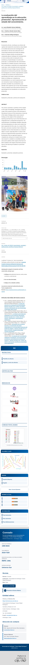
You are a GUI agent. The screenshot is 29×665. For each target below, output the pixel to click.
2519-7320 (6, 552)
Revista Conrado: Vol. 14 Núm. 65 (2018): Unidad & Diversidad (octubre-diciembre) (15, 330)
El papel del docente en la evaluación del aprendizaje (14, 304)
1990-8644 (6, 546)
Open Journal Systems (14, 489)
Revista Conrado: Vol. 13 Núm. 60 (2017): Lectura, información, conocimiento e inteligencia (14, 318)
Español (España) (7, 479)
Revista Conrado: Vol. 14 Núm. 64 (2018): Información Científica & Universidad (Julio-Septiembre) (15, 342)
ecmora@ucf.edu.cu (9, 630)
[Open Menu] (1, 1)
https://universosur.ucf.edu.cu (10, 601)
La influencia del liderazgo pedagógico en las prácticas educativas (15, 314)
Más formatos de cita (7, 238)
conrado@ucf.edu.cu (11, 615)
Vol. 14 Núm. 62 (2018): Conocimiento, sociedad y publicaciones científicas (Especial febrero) (12, 7)
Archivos (8, 5)
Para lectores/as (7, 515)
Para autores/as (7, 518)
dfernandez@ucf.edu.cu (10, 638)
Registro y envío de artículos (10, 362)
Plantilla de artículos (8, 358)
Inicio (2, 5)
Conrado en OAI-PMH (9, 586)
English (5, 482)
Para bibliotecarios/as (8, 522)
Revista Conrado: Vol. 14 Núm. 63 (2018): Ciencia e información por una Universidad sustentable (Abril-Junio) (15, 308)
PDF (5, 216)
